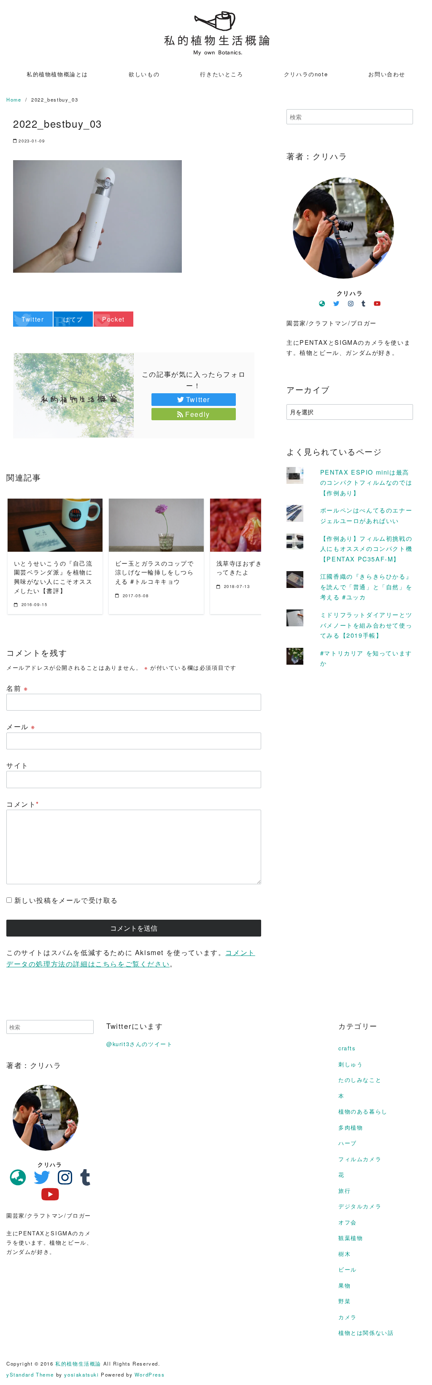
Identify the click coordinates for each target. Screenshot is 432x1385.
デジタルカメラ (359, 1206)
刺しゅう (350, 1064)
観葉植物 (350, 1238)
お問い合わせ (386, 74)
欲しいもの (144, 74)
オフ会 (347, 1222)
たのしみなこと (359, 1080)
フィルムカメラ (359, 1159)
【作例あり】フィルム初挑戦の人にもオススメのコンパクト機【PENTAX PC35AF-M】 (366, 548)
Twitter (198, 399)
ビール (347, 1269)
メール (20, 726)
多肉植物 (350, 1127)
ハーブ (347, 1143)
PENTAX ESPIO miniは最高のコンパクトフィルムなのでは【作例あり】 (366, 482)
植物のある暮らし (363, 1111)
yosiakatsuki (81, 1374)
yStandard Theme (30, 1374)
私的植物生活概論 (78, 1363)
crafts (347, 1048)
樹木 (344, 1254)
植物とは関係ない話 (366, 1333)
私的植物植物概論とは (57, 74)
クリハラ (350, 293)
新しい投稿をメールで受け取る (66, 900)
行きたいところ (221, 74)
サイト (17, 765)
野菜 (344, 1301)
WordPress (150, 1374)
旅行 (344, 1190)
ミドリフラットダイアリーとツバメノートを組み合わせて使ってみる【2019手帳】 (366, 624)
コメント (22, 804)
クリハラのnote (306, 74)
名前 (17, 688)
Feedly (197, 414)
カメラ (347, 1317)
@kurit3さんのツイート (139, 1044)
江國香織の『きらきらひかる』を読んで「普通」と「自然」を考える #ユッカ (366, 586)
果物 (344, 1285)
